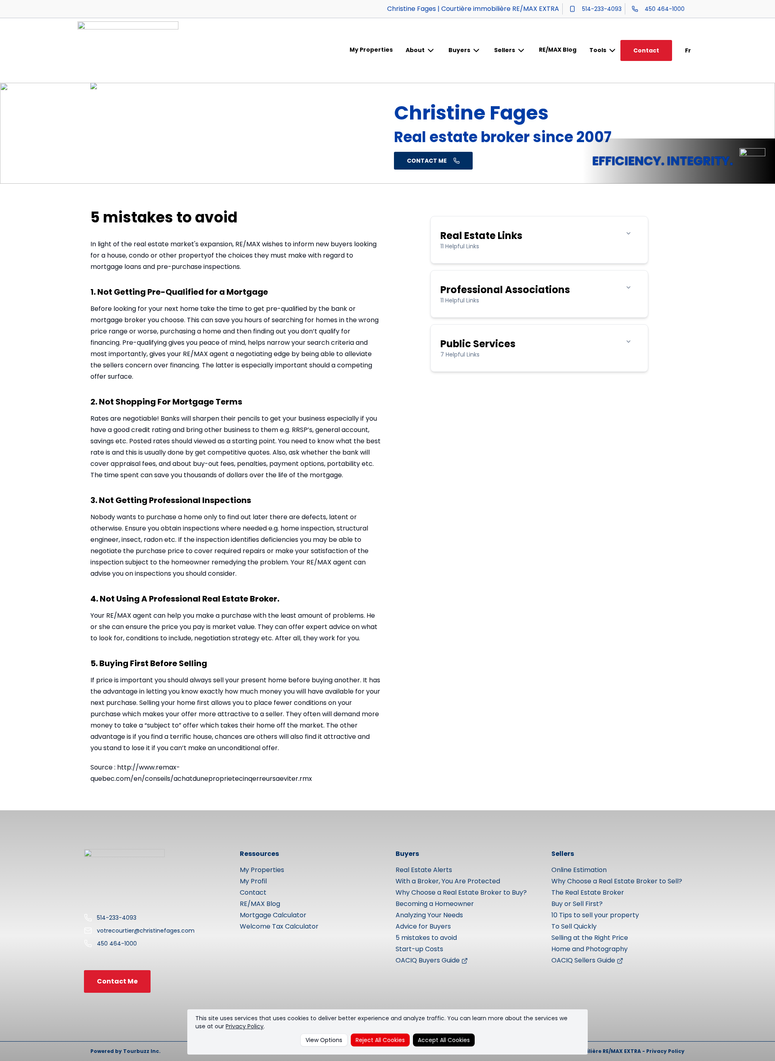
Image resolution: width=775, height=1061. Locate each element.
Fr (688, 50)
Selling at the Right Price (589, 937)
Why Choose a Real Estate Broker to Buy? (461, 892)
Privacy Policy (245, 1026)
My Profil (253, 881)
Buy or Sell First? (577, 903)
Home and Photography (589, 949)
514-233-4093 (602, 9)
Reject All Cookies (380, 1040)
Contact (646, 50)
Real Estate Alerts (424, 869)
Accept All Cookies (444, 1040)
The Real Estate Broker (587, 892)
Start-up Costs (419, 949)
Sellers (504, 50)
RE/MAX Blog (557, 50)
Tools (597, 50)
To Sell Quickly (574, 926)
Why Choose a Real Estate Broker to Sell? (616, 881)
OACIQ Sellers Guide (584, 960)
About (415, 50)
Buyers (459, 50)
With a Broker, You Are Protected (448, 881)
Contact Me (117, 981)
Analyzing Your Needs (429, 915)
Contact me (427, 161)
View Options (324, 1040)
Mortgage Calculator (273, 915)
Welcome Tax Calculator (279, 926)
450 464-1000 (665, 9)
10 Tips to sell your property (595, 915)
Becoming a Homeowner (435, 903)
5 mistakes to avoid (426, 937)
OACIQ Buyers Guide (428, 960)
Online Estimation (579, 869)
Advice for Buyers (423, 926)
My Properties (371, 50)
